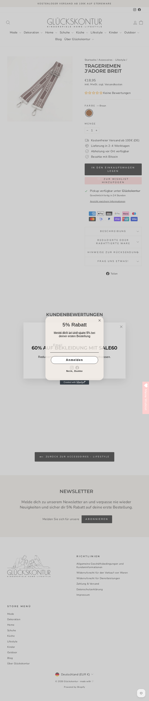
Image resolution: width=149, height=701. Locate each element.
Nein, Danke (74, 371)
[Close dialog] (99, 320)
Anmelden (74, 359)
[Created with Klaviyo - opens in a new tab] (74, 382)
